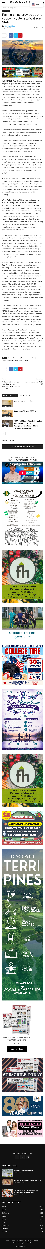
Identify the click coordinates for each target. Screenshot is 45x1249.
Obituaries (28, 1241)
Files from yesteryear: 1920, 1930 (33, 383)
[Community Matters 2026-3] (7, 413)
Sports (13, 1241)
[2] (22, 624)
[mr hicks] (22, 1128)
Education (20, 1241)
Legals (22, 1243)
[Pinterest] (20, 35)
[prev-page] (3, 433)
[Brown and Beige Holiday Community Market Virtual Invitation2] (22, 517)
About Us (29, 1243)
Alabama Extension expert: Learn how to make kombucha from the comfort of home (12, 385)
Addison (5, 426)
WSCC (26, 360)
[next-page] (6, 433)
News (22, 358)
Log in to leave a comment (22, 447)
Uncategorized (12, 8)
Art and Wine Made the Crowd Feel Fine (27, 1180)
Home (4, 8)
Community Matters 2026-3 (25, 411)
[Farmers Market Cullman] (22, 576)
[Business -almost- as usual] (7, 1173)
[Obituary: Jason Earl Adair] (7, 403)
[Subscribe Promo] (22, 1075)
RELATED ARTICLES (9, 396)
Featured (11, 358)
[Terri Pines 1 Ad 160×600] (22, 924)
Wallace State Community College (12, 360)
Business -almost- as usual (23, 1170)
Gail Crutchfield (10, 26)
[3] (22, 72)
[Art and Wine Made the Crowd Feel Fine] (7, 1182)
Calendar (16, 1243)
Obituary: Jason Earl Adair (24, 401)
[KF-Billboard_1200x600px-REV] (22, 1106)
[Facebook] (11, 35)
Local (17, 358)
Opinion (35, 1241)
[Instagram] (22, 1157)
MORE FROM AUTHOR (26, 396)
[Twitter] (16, 35)
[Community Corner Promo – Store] (22, 828)
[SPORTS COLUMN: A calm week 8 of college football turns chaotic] (7, 1193)
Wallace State (31, 358)
